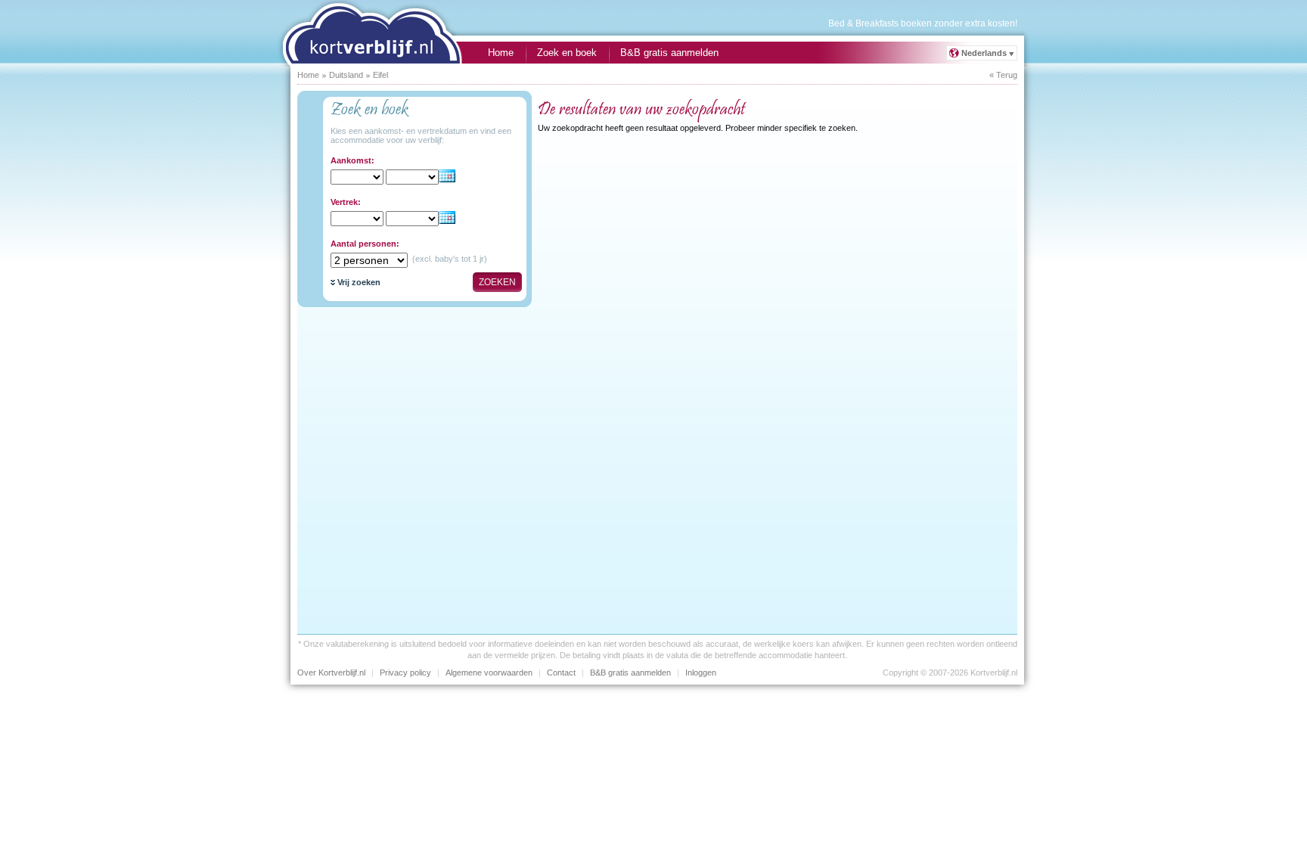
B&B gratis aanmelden (669, 52)
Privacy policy (405, 672)
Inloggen (700, 672)
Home (501, 52)
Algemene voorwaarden (488, 672)
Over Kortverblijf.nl (331, 672)
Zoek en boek (567, 52)
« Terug (1003, 74)
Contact (561, 672)
